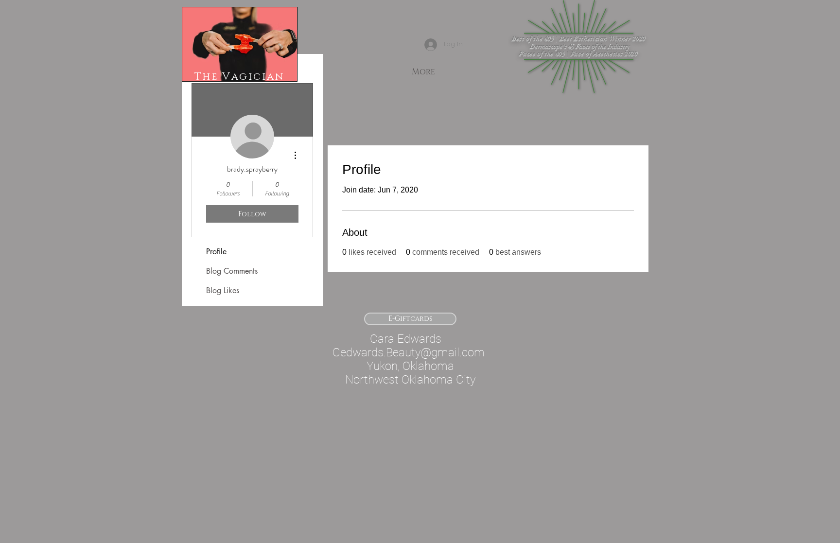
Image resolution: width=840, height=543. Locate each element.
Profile (216, 251)
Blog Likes (222, 290)
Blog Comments (232, 271)
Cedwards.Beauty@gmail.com (408, 352)
